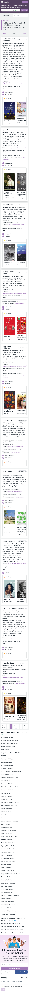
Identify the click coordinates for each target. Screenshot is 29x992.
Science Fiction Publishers (9, 880)
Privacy (8, 981)
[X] (17, 978)
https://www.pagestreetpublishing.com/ (14, 366)
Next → (25, 33)
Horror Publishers (6, 811)
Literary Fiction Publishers (8, 830)
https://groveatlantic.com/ (16, 224)
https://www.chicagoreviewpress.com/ (14, 293)
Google (7, 972)
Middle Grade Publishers (8, 842)
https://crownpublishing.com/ (17, 563)
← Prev (3, 33)
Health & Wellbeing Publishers (10, 802)
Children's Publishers (7, 765)
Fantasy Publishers (6, 793)
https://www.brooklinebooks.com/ (12, 677)
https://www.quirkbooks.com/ (17, 148)
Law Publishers (5, 824)
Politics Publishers (6, 867)
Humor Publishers (6, 815)
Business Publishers (7, 759)
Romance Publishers (7, 877)
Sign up (23, 10)
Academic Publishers (7, 737)
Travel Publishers (6, 898)
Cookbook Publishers (7, 774)
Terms (3, 981)
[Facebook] (24, 978)
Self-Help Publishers (7, 886)
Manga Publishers (6, 833)
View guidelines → (20, 303)
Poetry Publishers (6, 864)
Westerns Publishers (7, 908)
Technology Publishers (7, 892)
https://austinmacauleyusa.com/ (12, 83)
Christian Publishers (7, 768)
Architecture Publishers (8, 746)
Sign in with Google (10, 10)
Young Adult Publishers (8, 914)
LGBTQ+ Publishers (6, 827)
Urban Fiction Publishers (8, 905)
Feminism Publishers (7, 796)
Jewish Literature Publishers (9, 821)
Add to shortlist (22, 39)
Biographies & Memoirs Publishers (11, 753)
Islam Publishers (6, 818)
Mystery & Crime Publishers (9, 846)
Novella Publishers (6, 855)
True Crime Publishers (7, 901)
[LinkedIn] (22, 978)
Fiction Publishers (6, 799)
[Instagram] (19, 978)
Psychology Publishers (7, 870)
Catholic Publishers (6, 762)
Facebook (20, 972)
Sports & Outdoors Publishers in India (12, 930)
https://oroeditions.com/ (15, 491)
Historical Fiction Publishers (9, 805)
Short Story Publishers (7, 889)
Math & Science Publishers (9, 836)
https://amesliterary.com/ (15, 446)
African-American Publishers (9, 743)
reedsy (7, 2)
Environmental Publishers (8, 790)
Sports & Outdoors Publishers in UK (11, 923)
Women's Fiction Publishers (9, 911)
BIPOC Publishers (6, 756)
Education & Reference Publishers (11, 787)
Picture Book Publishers (8, 861)
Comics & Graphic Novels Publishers (11, 771)
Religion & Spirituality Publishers (10, 874)
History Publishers (6, 808)
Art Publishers (5, 749)
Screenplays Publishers (8, 883)
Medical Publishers (6, 839)
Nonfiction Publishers (7, 852)
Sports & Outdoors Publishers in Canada (12, 926)
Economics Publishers (7, 784)
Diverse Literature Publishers (9, 777)
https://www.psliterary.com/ (16, 638)
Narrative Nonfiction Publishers (10, 849)
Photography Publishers (8, 858)
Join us (25, 2)
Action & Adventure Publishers (10, 740)
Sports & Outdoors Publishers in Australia (13, 933)
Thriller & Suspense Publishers (10, 895)
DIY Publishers (5, 780)
